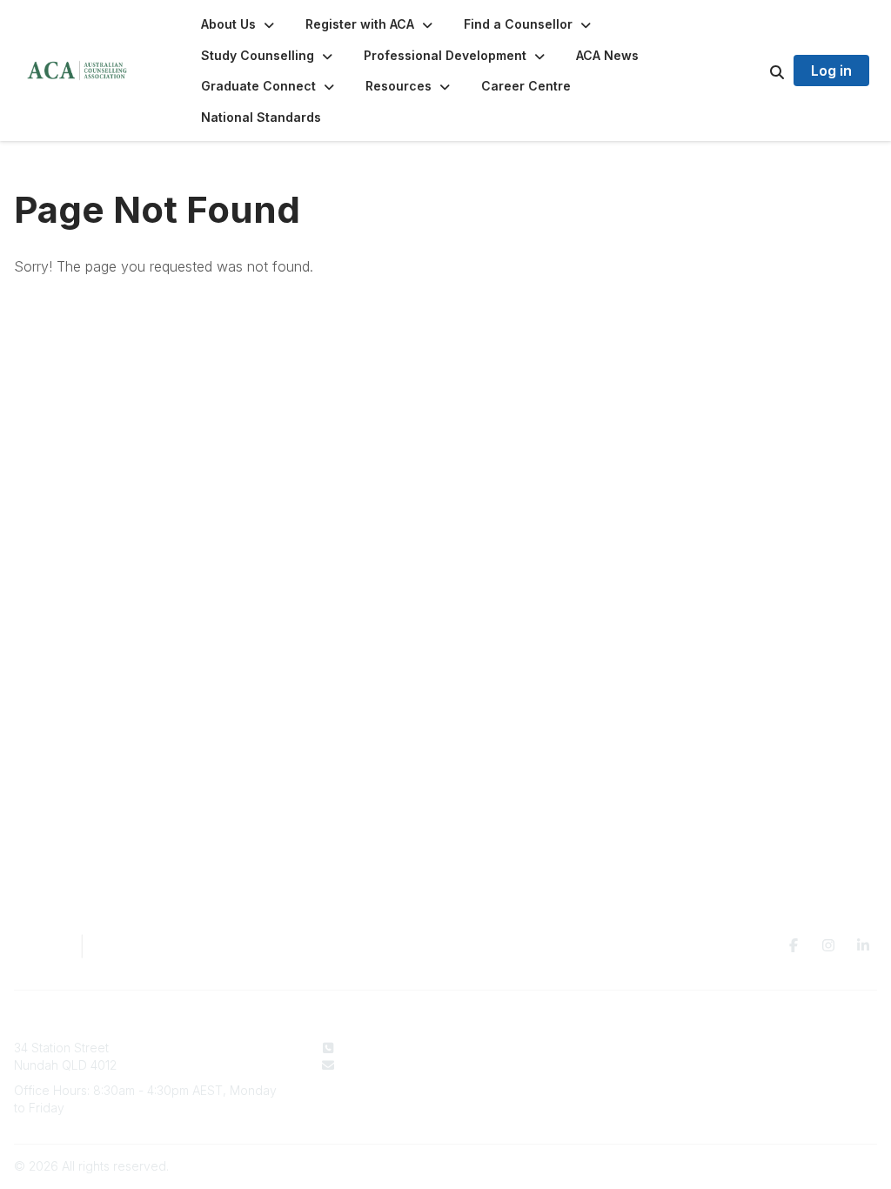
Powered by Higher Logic (803, 1166)
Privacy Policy (744, 1047)
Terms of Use (742, 1065)
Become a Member (569, 1081)
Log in (831, 70)
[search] (755, 70)
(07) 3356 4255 (386, 1047)
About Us (540, 1047)
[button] (239, 24)
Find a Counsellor (564, 1065)
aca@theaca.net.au (397, 1065)
